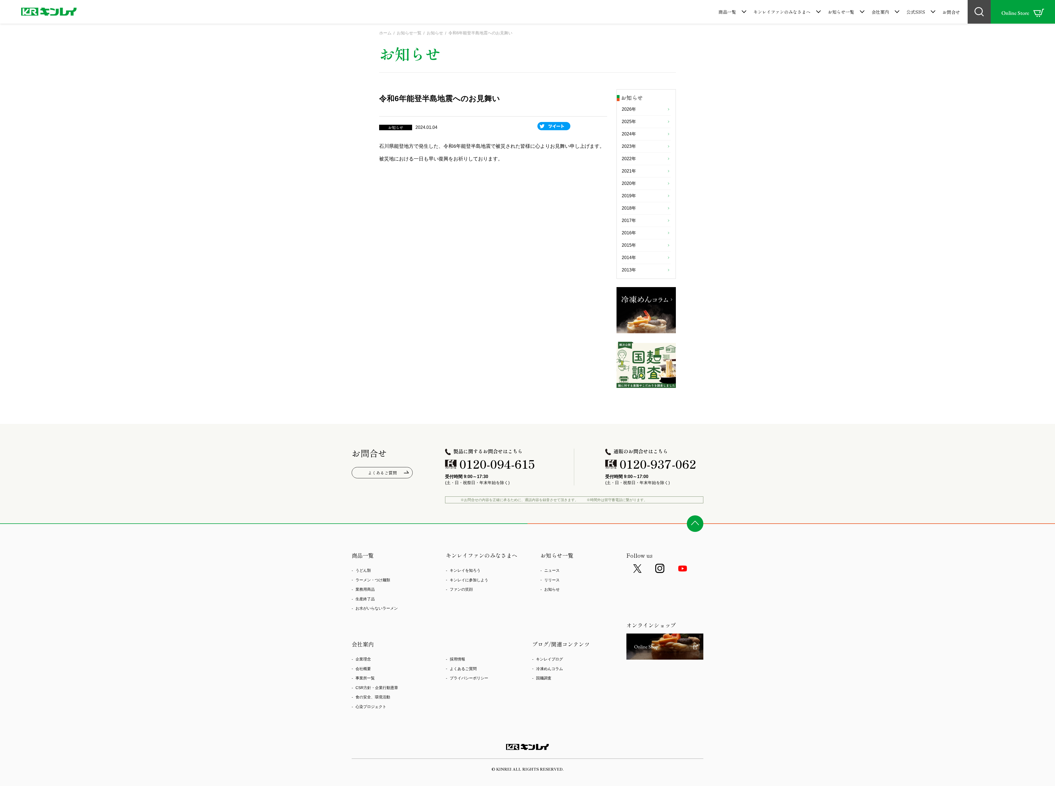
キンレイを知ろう (465, 570)
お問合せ (951, 12)
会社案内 (880, 12)
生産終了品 (365, 599)
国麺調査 (543, 678)
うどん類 (363, 570)
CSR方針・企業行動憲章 (377, 687)
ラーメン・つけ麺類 (373, 580)
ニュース (552, 570)
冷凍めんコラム (549, 668)
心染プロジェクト (371, 706)
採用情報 (457, 659)
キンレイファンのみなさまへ (781, 12)
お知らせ (552, 589)
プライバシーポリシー (469, 678)
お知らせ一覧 (841, 12)
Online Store (1015, 12)
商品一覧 (727, 12)
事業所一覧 (365, 678)
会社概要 (363, 668)
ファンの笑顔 (461, 589)
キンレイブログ (549, 659)
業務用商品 (365, 589)
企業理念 (363, 659)
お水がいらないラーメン (377, 608)
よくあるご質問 (382, 473)
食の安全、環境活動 (373, 697)
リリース (552, 580)
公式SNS (915, 12)
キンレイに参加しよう (469, 580)
